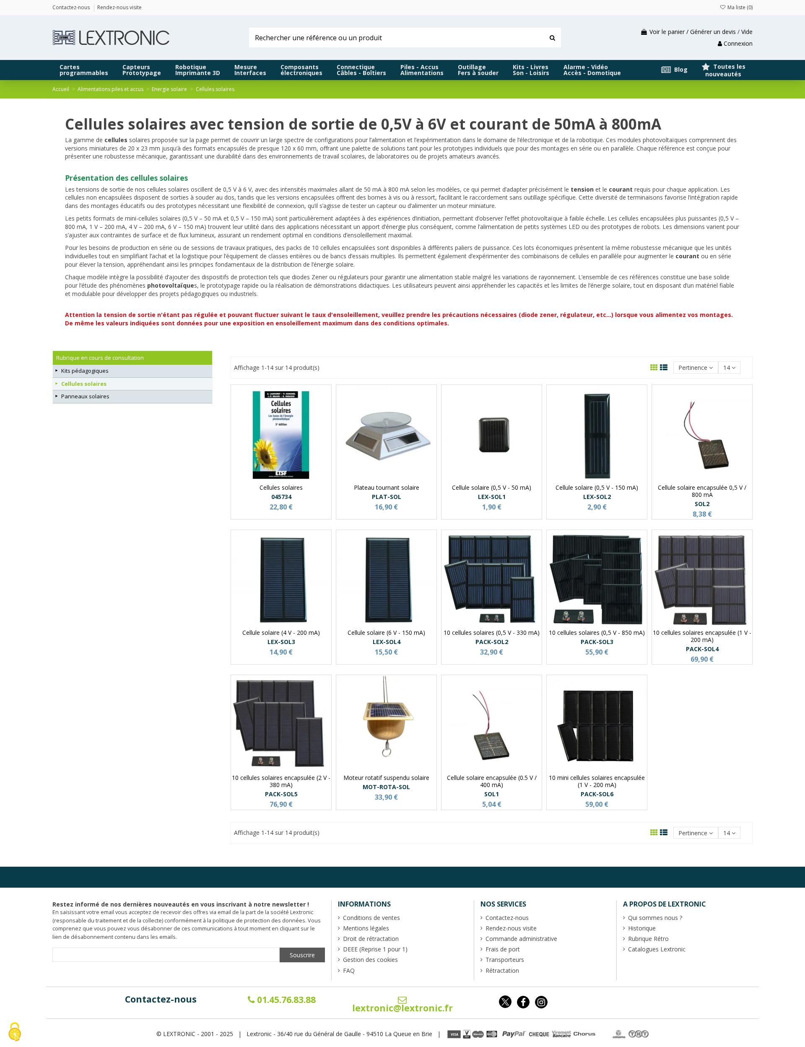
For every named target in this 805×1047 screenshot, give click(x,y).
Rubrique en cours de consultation (100, 357)
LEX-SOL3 (281, 642)
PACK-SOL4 (702, 649)
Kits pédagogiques (85, 370)
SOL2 (702, 504)
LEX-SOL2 (597, 497)
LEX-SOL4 (386, 642)
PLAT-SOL (386, 497)
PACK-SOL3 (597, 642)
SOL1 (491, 794)
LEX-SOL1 (492, 497)
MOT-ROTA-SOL (386, 787)
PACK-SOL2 (491, 642)
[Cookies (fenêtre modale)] (14, 1032)
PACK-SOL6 (597, 794)
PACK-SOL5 (281, 794)
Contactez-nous (161, 999)
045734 (281, 497)
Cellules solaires (83, 383)
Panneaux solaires (85, 396)
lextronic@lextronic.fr (402, 1008)
